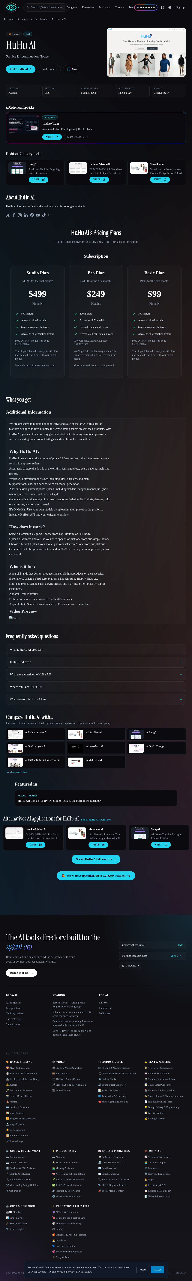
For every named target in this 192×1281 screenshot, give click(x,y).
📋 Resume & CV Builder (157, 1190)
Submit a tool (13, 1024)
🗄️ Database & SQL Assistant (21, 1168)
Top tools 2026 (14, 1019)
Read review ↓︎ (49, 69)
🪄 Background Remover (19, 1090)
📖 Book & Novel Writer (157, 1073)
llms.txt (103, 1002)
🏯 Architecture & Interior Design (23, 1079)
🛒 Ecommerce (152, 1168)
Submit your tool (21, 972)
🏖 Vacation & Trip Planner (66, 1190)
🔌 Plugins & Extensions (19, 1179)
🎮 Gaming (58, 1229)
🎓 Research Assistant (17, 1223)
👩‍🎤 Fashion (12, 1101)
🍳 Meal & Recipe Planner (65, 1162)
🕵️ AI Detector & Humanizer (158, 1067)
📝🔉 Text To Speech (109, 1090)
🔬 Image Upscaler (15, 1124)
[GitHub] (162, 7)
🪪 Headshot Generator (18, 1107)
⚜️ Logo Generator (16, 1129)
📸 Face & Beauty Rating (19, 1096)
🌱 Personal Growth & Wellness (68, 1179)
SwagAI (33, 164)
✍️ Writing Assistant (154, 1118)
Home (11, 19)
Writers (57, 7)
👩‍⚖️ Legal (149, 1179)
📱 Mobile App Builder (18, 1173)
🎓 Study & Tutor (61, 1257)
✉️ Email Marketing (108, 1173)
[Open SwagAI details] (17, 168)
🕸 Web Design (13, 1190)
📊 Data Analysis (14, 1217)
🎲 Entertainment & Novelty (66, 1223)
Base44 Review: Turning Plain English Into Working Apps (68, 1004)
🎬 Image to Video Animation (67, 1067)
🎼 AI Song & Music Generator (114, 1067)
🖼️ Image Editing (15, 1113)
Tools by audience (15, 1013)
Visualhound (157, 164)
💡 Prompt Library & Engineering (161, 1107)
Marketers (104, 7)
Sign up (180, 7)
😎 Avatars (11, 1084)
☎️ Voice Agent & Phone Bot (113, 1101)
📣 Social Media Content (111, 1190)
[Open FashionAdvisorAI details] (78, 168)
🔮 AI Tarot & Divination (65, 1212)
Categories (26, 19)
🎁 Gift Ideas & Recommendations (69, 1234)
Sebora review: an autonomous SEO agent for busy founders (71, 1014)
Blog (131, 7)
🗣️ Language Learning (64, 1246)
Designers (72, 7)
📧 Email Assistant (107, 1168)
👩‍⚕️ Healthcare (59, 1240)
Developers (88, 7)
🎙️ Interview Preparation (157, 1173)
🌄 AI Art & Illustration (18, 1067)
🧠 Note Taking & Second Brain (68, 1173)
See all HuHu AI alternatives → (96, 859)
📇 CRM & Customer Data (111, 1162)
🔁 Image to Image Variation (20, 1118)
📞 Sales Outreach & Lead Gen (114, 1179)
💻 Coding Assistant (16, 1162)
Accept (157, 1269)
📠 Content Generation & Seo (159, 1079)
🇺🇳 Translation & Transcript (112, 1096)
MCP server (105, 1013)
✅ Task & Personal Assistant (67, 1185)
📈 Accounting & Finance (157, 1156)
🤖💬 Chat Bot (14, 1212)
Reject (143, 1269)
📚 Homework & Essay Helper (159, 1090)
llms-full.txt (105, 1008)
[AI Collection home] (12, 7)
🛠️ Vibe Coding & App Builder (22, 1185)
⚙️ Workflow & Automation (66, 1196)
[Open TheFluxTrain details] (24, 124)
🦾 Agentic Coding (16, 1156)
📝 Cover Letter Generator (157, 1084)
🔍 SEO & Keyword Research (113, 1185)
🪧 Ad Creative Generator (111, 1156)
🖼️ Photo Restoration (17, 1135)
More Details (75, 136)
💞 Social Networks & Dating (67, 1251)
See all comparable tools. (17, 772)
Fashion (44, 19)
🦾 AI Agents (58, 1156)
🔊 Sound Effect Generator (111, 1084)
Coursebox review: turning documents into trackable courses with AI (72, 1023)
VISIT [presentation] (49, 136)
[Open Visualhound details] (139, 168)
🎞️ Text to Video (60, 1073)
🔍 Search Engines (15, 1229)
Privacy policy (83, 1271)
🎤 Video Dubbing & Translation (69, 1084)
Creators (119, 7)
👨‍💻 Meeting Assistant (63, 1168)
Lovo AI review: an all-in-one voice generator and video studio (71, 1032)
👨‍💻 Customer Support (155, 1162)
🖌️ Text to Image (14, 1141)
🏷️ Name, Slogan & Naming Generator (164, 1096)
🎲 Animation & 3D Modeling (21, 1073)
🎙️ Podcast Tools (107, 1079)
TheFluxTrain (50, 123)
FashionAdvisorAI (99, 164)
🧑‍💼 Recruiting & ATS (155, 1185)
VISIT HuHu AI (21, 69)
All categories (13, 1002)
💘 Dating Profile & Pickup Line (68, 1217)
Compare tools (13, 1008)
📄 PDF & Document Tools (158, 1101)
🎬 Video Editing (61, 1090)
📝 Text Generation (154, 1113)
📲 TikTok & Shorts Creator (66, 1079)
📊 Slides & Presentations (157, 1196)
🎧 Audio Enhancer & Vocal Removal (117, 1073)
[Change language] (169, 7)
